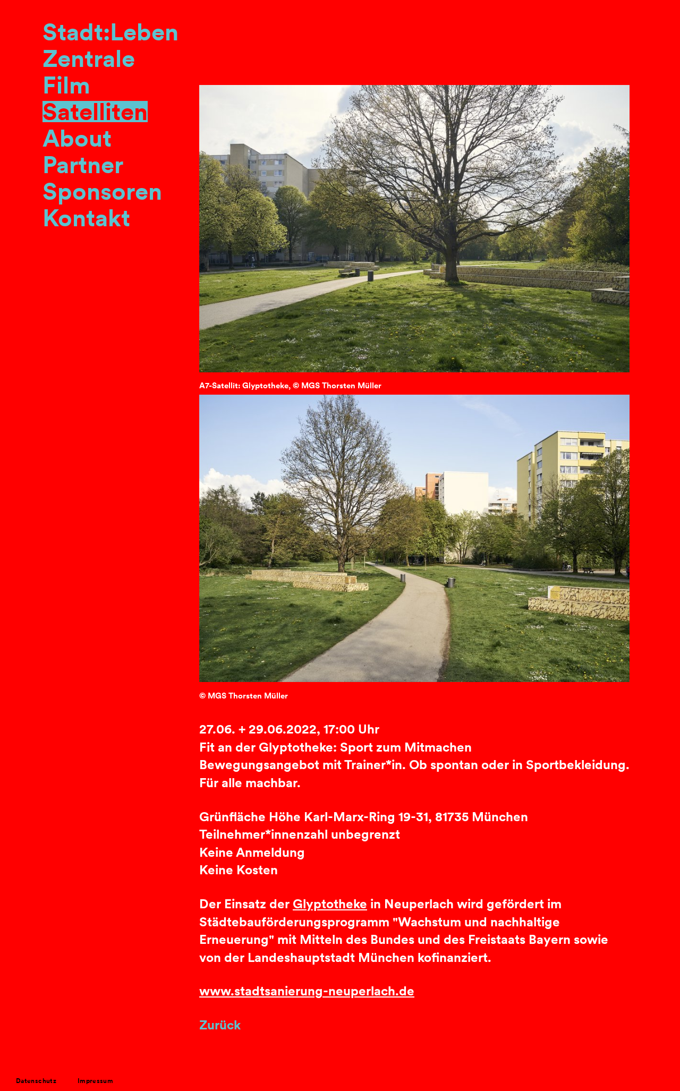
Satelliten (95, 111)
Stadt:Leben (110, 31)
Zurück (220, 1025)
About (77, 138)
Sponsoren (102, 191)
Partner (82, 164)
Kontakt (86, 217)
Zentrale (88, 58)
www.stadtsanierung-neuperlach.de (306, 991)
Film (66, 85)
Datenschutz (36, 1081)
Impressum (95, 1081)
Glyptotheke (330, 904)
